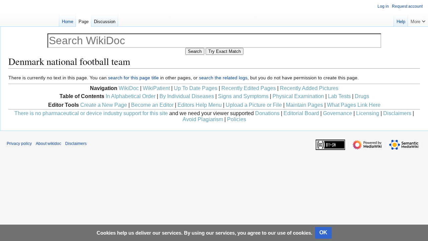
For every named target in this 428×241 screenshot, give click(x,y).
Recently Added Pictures (309, 88)
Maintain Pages (304, 105)
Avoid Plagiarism (203, 119)
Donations (267, 113)
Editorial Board (301, 113)
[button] (418, 20)
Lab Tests (339, 96)
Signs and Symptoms (243, 96)
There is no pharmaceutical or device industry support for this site (91, 113)
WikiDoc (129, 88)
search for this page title (133, 77)
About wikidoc (48, 143)
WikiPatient (156, 88)
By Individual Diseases (186, 96)
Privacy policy (19, 143)
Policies (236, 119)
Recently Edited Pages (248, 88)
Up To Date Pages (195, 88)
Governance (337, 113)
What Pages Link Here (354, 105)
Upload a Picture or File (254, 105)
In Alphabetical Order (130, 96)
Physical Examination (298, 96)
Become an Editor (152, 105)
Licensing (367, 113)
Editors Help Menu (200, 105)
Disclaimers (397, 113)
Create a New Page (103, 105)
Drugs (362, 96)
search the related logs (223, 77)
